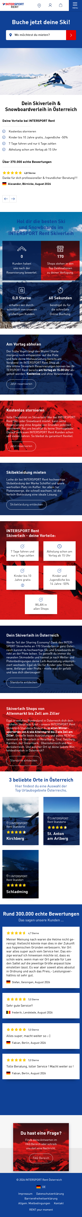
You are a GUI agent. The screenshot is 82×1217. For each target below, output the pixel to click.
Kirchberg (15, 839)
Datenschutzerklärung (50, 1193)
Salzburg (69, 739)
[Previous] (6, 198)
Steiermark (31, 743)
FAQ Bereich (41, 1158)
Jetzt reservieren (21, 384)
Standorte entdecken (23, 682)
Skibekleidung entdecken (26, 504)
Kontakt (59, 1203)
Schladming (17, 892)
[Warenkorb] (61, 5)
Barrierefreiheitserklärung (41, 1198)
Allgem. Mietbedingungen (34, 1203)
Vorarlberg (47, 739)
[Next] (13, 198)
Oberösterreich (51, 743)
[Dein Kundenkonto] (50, 5)
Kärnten (11, 743)
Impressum (25, 1193)
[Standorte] (39, 5)
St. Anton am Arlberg (57, 836)
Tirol (59, 739)
